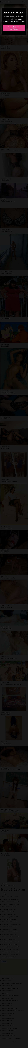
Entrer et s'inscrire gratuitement (14, 28)
